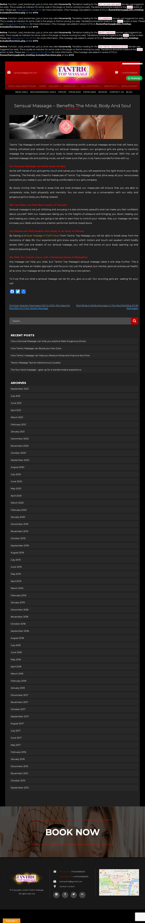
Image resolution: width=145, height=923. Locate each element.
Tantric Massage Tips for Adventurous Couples (35, 362)
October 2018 (18, 623)
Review (102, 92)
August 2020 (17, 467)
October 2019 (18, 538)
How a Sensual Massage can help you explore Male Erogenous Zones (48, 341)
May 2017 (16, 745)
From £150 (75, 92)
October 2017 (18, 709)
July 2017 (15, 730)
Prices (62, 92)
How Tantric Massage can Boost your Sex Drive (36, 348)
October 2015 (18, 780)
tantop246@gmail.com (25, 72)
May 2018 (16, 659)
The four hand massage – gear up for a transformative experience (46, 369)
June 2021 (16, 403)
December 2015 (19, 766)
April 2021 (16, 410)
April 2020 (16, 495)
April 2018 (16, 666)
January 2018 (18, 688)
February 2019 (18, 595)
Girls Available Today (22, 86)
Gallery (54, 86)
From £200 (89, 92)
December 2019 (19, 524)
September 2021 (20, 388)
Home (42, 86)
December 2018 (19, 609)
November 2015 (19, 773)
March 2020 (17, 502)
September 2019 (20, 545)
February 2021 (18, 424)
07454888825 (72, 871)
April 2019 (16, 581)
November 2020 (20, 445)
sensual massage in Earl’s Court (42, 235)
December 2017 (19, 695)
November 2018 (19, 616)
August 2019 (17, 552)
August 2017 (17, 723)
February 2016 (18, 752)
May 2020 (16, 488)
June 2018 (16, 652)
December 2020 (20, 438)
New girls (21, 92)
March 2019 (17, 588)
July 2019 (16, 559)
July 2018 (16, 645)
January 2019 (18, 602)
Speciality (110, 86)
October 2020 (18, 453)
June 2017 (16, 737)
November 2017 (19, 702)
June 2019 (16, 567)
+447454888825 (129, 72)
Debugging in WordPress (29, 10)
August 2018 (17, 638)
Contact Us (116, 92)
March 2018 (17, 673)
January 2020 (18, 517)
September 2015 (20, 787)
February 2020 (19, 510)
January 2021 (18, 431)
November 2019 (19, 531)
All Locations (90, 86)
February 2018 (18, 681)
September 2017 (20, 716)
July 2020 (16, 474)
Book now (72, 832)
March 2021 (17, 417)
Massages (70, 86)
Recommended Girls (43, 92)
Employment (129, 86)
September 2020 (20, 460)
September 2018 (20, 631)
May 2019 (16, 574)
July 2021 (15, 396)
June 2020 (16, 481)
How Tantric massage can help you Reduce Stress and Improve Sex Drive (50, 355)
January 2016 (18, 759)
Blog (129, 92)
